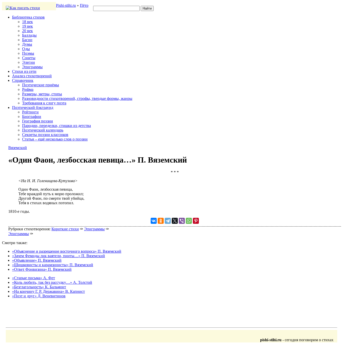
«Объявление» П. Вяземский (37, 260)
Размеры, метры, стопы (42, 94)
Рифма (27, 89)
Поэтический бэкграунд (32, 107)
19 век (27, 26)
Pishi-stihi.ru (66, 5)
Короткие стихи (65, 229)
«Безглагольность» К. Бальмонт (39, 287)
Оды (26, 49)
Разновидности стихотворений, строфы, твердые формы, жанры (77, 98)
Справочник (22, 80)
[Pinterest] (196, 221)
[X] (175, 221)
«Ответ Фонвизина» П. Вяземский (42, 269)
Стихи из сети (24, 71)
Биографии (31, 116)
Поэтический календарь (42, 130)
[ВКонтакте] (154, 221)
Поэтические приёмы (40, 85)
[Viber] (182, 221)
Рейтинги (30, 112)
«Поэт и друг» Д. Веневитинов (39, 296)
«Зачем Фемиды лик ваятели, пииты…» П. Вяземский (58, 256)
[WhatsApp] (189, 221)
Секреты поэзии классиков (45, 134)
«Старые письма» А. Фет (33, 278)
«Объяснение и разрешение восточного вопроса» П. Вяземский (66, 251)
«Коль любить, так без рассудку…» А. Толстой (52, 282)
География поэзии (37, 121)
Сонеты (28, 58)
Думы (27, 44)
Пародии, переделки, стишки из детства (56, 125)
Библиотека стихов (28, 17)
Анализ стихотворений (32, 76)
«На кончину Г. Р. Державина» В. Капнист (48, 291)
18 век (27, 22)
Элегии (28, 62)
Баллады (29, 35)
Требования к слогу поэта (44, 103)
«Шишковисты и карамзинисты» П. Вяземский (52, 265)
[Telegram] (168, 221)
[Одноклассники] (161, 221)
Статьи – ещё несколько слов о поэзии (55, 139)
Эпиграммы (32, 67)
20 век (27, 31)
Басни (27, 40)
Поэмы (28, 53)
